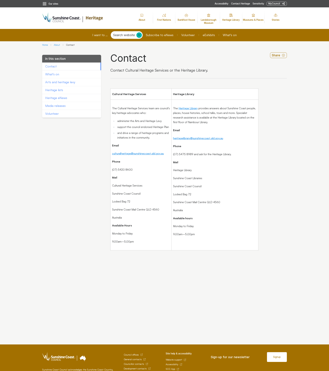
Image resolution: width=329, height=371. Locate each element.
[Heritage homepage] (84, 18)
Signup (277, 357)
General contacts (133, 359)
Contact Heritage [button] (240, 3)
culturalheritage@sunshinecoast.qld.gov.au (138, 153)
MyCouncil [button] (274, 3)
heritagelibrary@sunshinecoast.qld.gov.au (198, 138)
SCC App (170, 369)
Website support (174, 359)
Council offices (131, 354)
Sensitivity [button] (258, 3)
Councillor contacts (134, 364)
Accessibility (221, 3)
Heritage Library (188, 108)
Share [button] (276, 55)
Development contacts (135, 368)
